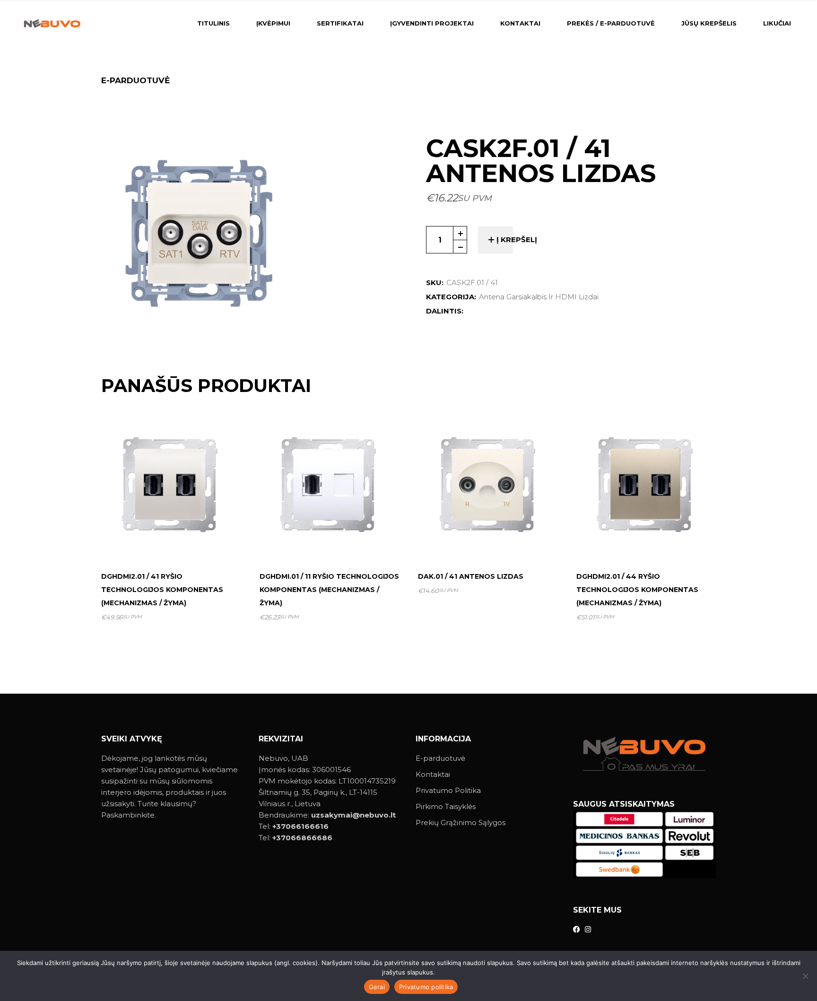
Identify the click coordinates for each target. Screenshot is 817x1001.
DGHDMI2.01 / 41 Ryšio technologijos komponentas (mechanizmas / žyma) (162, 589)
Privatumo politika (426, 987)
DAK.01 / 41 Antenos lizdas (470, 576)
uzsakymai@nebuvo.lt (353, 814)
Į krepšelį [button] (175, 540)
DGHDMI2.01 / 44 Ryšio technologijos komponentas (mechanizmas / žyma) (637, 589)
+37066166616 (300, 826)
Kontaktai (433, 774)
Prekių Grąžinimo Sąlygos (460, 822)
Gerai (377, 987)
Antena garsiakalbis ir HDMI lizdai (539, 296)
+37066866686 (302, 837)
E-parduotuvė (440, 758)
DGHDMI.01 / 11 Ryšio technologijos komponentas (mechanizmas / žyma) (329, 589)
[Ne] (805, 976)
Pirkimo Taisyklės (446, 806)
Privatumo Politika (448, 790)
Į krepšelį (516, 239)
